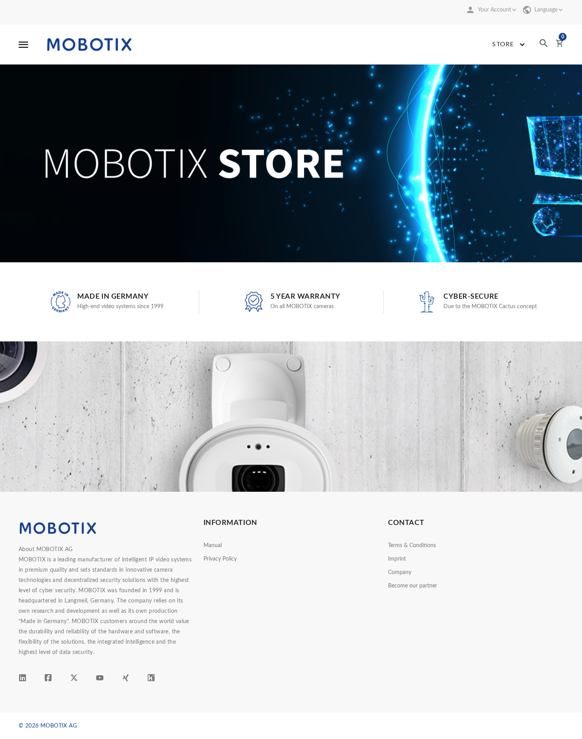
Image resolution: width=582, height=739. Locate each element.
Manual (213, 545)
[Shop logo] (89, 44)
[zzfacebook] (48, 679)
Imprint (397, 559)
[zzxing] (125, 679)
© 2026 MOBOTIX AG (48, 726)
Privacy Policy (220, 559)
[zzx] (74, 679)
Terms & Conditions (412, 545)
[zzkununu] (151, 679)
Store (503, 44)
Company (399, 572)
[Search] (544, 45)
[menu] (23, 44)
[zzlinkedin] (23, 679)
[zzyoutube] (100, 679)
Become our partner (412, 586)
